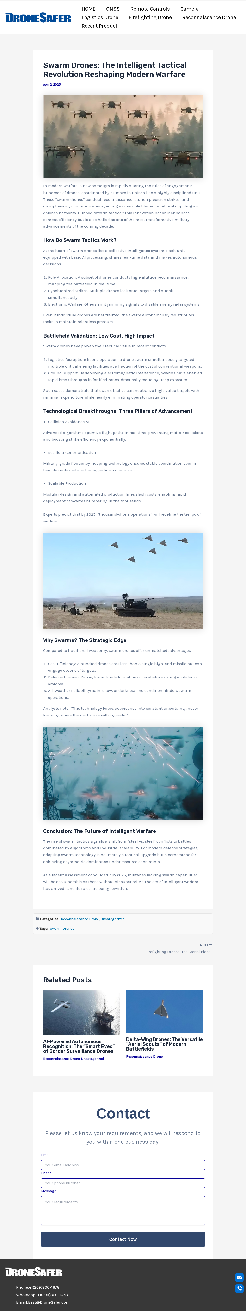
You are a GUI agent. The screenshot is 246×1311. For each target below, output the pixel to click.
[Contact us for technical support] (239, 1277)
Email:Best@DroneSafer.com (43, 1302)
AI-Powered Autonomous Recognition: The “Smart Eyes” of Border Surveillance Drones (79, 1046)
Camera (189, 9)
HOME (89, 9)
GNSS (113, 9)
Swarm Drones (62, 928)
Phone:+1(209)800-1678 (38, 1287)
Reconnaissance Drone (209, 17)
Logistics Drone (100, 17)
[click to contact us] (239, 1288)
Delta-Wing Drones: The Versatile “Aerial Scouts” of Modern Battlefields (164, 1044)
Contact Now (123, 1239)
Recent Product (99, 26)
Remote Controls (150, 9)
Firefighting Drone (150, 17)
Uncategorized (113, 919)
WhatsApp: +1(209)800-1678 (42, 1294)
